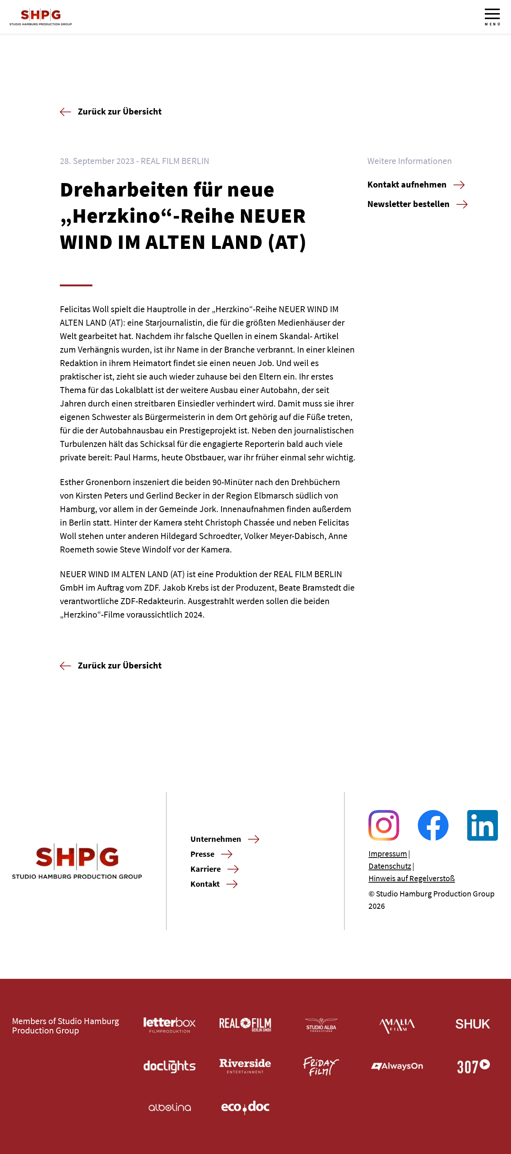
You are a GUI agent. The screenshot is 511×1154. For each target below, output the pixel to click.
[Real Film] (246, 1025)
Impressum (387, 853)
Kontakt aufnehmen (407, 184)
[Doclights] (170, 1066)
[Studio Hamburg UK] (473, 1025)
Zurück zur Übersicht (120, 111)
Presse (202, 854)
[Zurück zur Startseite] (40, 17)
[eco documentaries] (246, 1108)
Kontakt (205, 884)
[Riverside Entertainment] (246, 1066)
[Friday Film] (322, 1066)
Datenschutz (389, 866)
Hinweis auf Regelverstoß (411, 878)
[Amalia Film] (397, 1025)
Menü (493, 24)
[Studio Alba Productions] (322, 1025)
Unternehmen (215, 839)
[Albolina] (170, 1108)
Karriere (205, 869)
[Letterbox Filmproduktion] (170, 1025)
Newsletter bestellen (408, 204)
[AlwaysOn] (397, 1066)
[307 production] (473, 1066)
